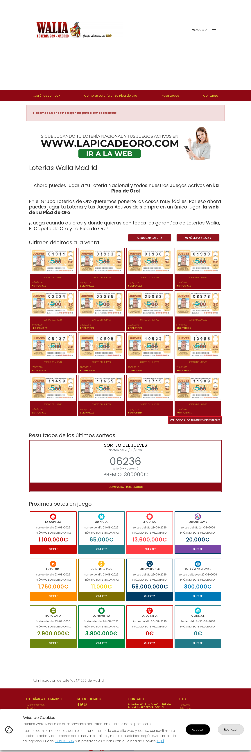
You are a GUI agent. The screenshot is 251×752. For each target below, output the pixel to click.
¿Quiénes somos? (36, 704)
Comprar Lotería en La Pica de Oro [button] (110, 95)
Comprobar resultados (126, 487)
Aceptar (198, 729)
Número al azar (199, 238)
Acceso (201, 30)
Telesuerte (185, 704)
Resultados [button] (170, 95)
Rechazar (231, 729)
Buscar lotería (151, 238)
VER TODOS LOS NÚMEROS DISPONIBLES (195, 420)
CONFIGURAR (64, 741)
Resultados (32, 708)
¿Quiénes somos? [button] (46, 95)
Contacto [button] (210, 95)
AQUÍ (160, 741)
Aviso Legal (185, 708)
